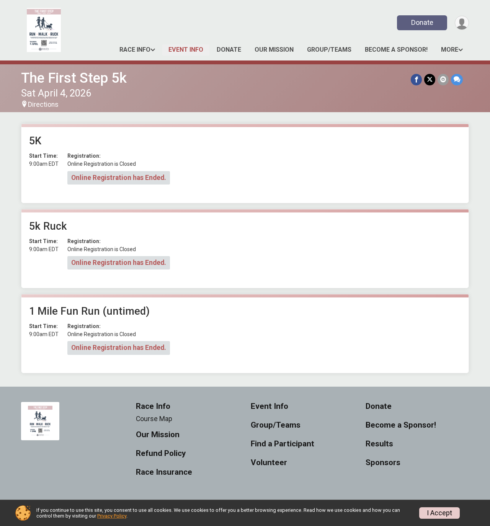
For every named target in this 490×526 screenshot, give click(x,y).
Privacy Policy (111, 516)
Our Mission (274, 49)
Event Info (185, 49)
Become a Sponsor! (396, 49)
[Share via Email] (443, 79)
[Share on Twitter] (429, 79)
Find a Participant (282, 443)
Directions (43, 104)
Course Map (154, 419)
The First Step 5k (74, 78)
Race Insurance (164, 472)
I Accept (439, 513)
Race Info (134, 49)
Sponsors (383, 462)
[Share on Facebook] (416, 79)
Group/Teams (329, 49)
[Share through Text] (457, 79)
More (449, 49)
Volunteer (269, 462)
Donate (422, 22)
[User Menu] (462, 23)
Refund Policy (161, 453)
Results (379, 443)
